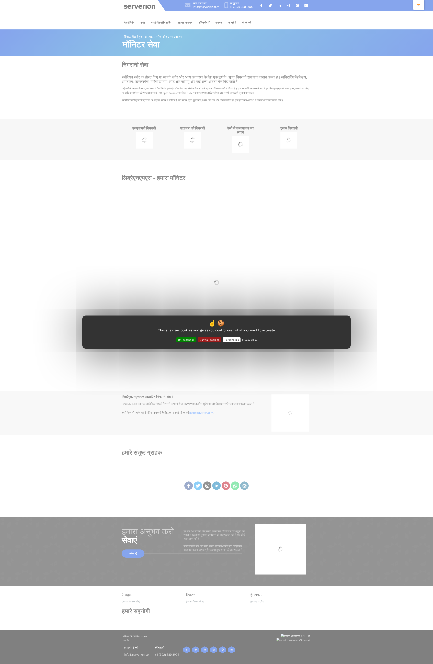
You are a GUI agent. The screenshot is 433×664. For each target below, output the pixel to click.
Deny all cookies (209, 339)
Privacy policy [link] (249, 339)
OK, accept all (186, 339)
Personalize (232, 339)
